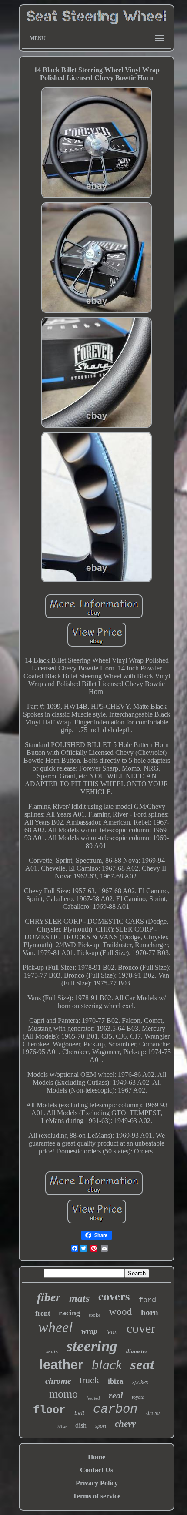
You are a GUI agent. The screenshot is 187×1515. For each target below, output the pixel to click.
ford (147, 1300)
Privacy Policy (97, 1483)
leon (112, 1331)
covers (114, 1295)
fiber (48, 1297)
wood (120, 1311)
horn (149, 1312)
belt (79, 1412)
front (42, 1313)
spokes (140, 1382)
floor (49, 1410)
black (107, 1364)
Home (96, 1457)
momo (63, 1394)
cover (141, 1328)
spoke (94, 1314)
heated (93, 1398)
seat (142, 1364)
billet (62, 1427)
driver (153, 1413)
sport (100, 1426)
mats (79, 1298)
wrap (89, 1331)
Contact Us (96, 1470)
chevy (125, 1423)
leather (61, 1364)
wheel (55, 1327)
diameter (136, 1351)
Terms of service (96, 1496)
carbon (115, 1409)
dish (81, 1425)
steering (92, 1345)
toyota (138, 1397)
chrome (58, 1380)
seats (52, 1351)
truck (89, 1379)
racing (69, 1312)
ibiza (116, 1381)
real (116, 1395)
